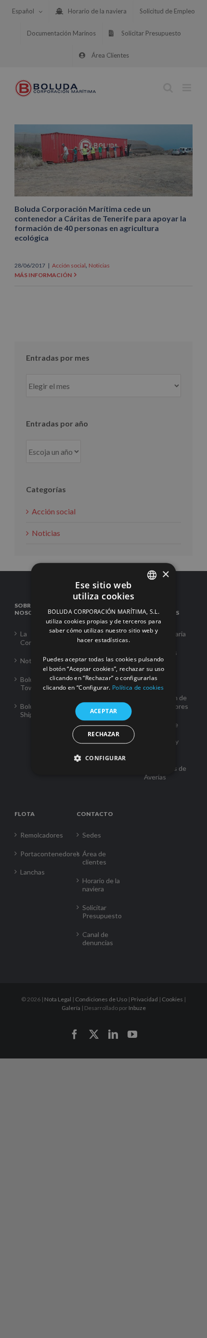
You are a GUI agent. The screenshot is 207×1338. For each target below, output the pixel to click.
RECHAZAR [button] (103, 734)
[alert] (103, 669)
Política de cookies (138, 687)
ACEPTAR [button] (103, 711)
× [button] (165, 574)
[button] (103, 758)
